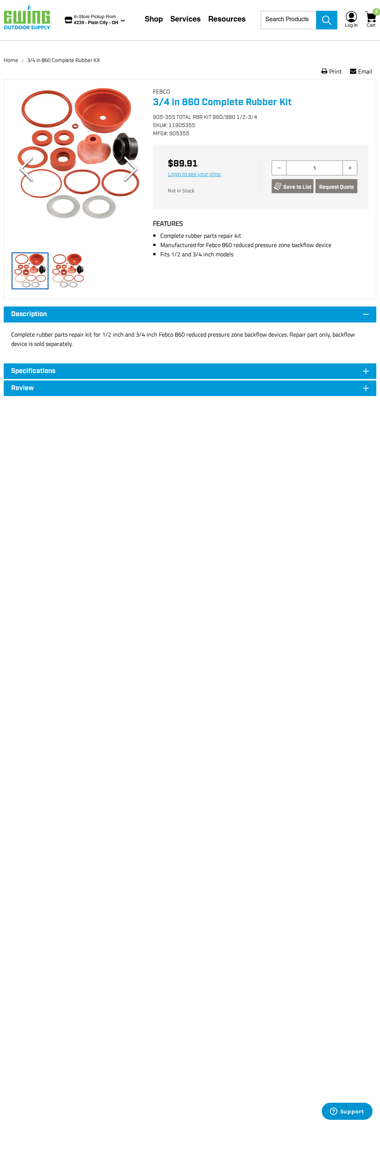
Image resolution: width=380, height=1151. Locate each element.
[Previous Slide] (26, 169)
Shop (154, 20)
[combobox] (289, 20)
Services (185, 20)
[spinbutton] (314, 168)
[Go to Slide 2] (67, 270)
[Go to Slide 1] (30, 270)
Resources (227, 20)
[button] (78, 168)
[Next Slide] (130, 169)
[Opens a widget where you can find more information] (347, 1112)
